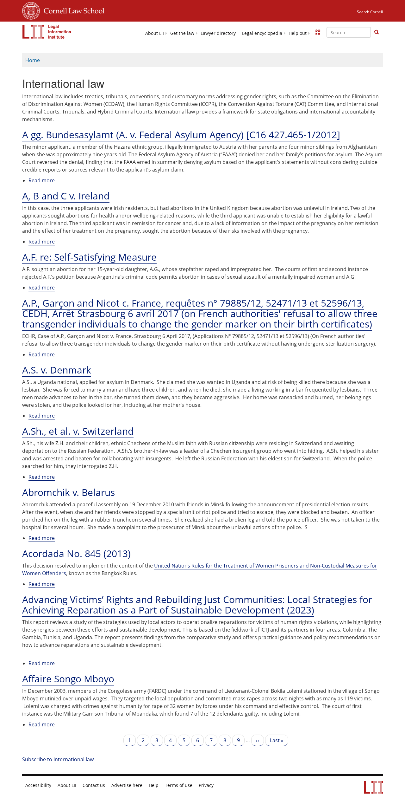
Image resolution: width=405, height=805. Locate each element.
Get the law (182, 33)
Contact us (94, 785)
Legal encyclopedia (262, 33)
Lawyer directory (218, 33)
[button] (376, 32)
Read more (41, 180)
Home (32, 60)
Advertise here (126, 785)
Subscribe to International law (58, 759)
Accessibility (38, 785)
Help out (298, 33)
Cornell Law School (72, 10)
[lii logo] (46, 31)
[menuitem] (154, 33)
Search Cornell (370, 12)
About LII (154, 33)
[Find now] (377, 32)
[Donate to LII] (317, 32)
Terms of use (178, 785)
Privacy (206, 785)
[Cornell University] (31, 10)
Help (154, 785)
